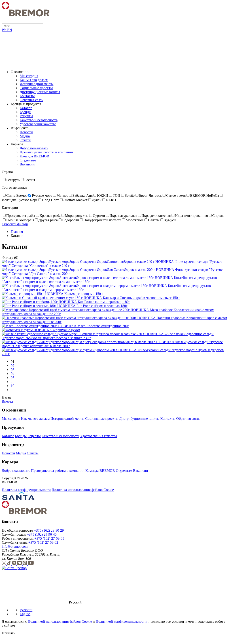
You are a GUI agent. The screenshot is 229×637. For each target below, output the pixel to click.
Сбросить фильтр (15, 224)
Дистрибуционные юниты (40, 92)
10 (12, 386)
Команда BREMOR (34, 156)
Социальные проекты (36, 88)
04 (12, 374)
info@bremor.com (15, 546)
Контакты (27, 96)
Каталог (26, 108)
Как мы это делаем (34, 80)
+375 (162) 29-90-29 (49, 530)
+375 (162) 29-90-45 (42, 534)
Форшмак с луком (66, 330)
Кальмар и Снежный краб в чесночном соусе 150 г (141, 298)
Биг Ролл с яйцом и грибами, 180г (104, 302)
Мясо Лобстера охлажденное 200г (103, 326)
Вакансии (27, 164)
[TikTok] (9, 564)
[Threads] (25, 564)
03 (12, 370)
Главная (17, 232)
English (25, 614)
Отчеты (25, 140)
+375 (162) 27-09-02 (43, 542)
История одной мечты (36, 84)
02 (12, 366)
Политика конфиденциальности (26, 490)
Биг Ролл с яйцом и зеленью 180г (101, 306)
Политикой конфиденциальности (121, 621)
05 (12, 378)
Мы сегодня (29, 76)
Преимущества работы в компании (46, 152)
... (12, 382)
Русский (26, 610)
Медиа (25, 136)
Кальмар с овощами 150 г (83, 294)
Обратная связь (31, 100)
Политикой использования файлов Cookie (60, 621)
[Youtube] (31, 564)
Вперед (7, 401)
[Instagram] (4, 564)
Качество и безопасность (38, 120)
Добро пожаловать (34, 148)
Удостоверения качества (38, 124)
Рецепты (26, 116)
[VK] (20, 564)
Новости (26, 132)
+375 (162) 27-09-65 (49, 538)
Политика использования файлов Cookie (83, 490)
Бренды (25, 112)
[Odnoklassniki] (14, 564)
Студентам (28, 160)
